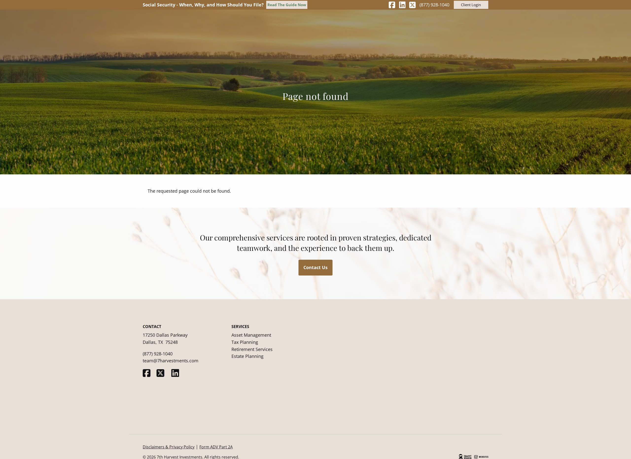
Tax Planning (244, 342)
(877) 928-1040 (434, 5)
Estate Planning (247, 356)
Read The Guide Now (286, 4)
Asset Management (251, 335)
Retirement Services (252, 349)
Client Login (471, 4)
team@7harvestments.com (170, 361)
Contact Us (315, 267)
